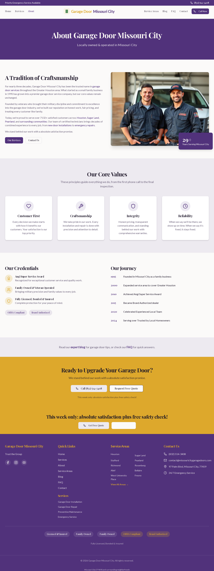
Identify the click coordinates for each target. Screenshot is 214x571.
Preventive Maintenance (70, 511)
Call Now (202, 11)
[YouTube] (24, 462)
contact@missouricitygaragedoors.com (189, 460)
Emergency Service (67, 516)
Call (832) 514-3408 (91, 388)
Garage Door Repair (67, 506)
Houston (81, 117)
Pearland (10, 121)
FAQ (173, 11)
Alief (113, 470)
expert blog (77, 347)
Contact (184, 11)
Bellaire (138, 470)
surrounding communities (33, 121)
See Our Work (124, 425)
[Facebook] (8, 462)
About (31, 11)
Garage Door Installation (70, 501)
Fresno (138, 475)
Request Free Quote (126, 388)
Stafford (115, 460)
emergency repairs (85, 125)
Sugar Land (93, 117)
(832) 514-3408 (201, 2)
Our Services (14, 140)
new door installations (60, 125)
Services (19, 11)
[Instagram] (16, 462)
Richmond (115, 465)
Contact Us (33, 140)
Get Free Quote (96, 425)
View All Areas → (119, 484)
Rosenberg (140, 465)
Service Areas (151, 11)
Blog (164, 11)
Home (8, 11)
